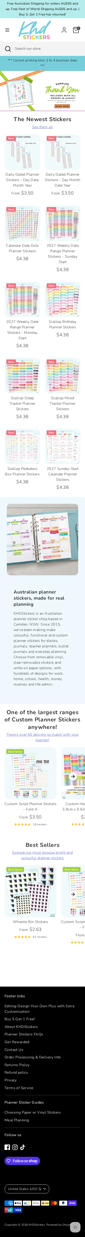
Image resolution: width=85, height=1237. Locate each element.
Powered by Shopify (59, 1225)
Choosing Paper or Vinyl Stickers (33, 1112)
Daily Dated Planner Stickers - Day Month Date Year (62, 180)
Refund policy (16, 1072)
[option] (42, 90)
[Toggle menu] (6, 30)
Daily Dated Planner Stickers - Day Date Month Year (22, 180)
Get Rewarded (17, 1042)
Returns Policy (17, 1064)
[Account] (64, 28)
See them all (42, 127)
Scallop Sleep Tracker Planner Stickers (22, 404)
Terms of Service (19, 1087)
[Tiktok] (22, 1147)
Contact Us (14, 1049)
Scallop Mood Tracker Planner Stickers (62, 404)
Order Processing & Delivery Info (33, 1057)
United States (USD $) (24, 1189)
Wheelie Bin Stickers (30, 921)
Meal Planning (17, 1120)
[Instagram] (15, 1147)
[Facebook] (7, 1147)
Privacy (11, 1080)
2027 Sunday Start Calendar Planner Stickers (63, 474)
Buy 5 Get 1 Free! (20, 1019)
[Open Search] (7, 48)
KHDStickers (37, 1225)
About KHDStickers (21, 1026)
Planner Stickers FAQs (24, 1034)
